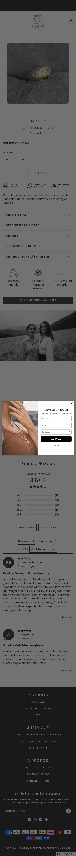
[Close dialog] (71, 403)
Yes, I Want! (56, 439)
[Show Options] (70, 432)
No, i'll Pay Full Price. (56, 445)
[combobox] (55, 432)
